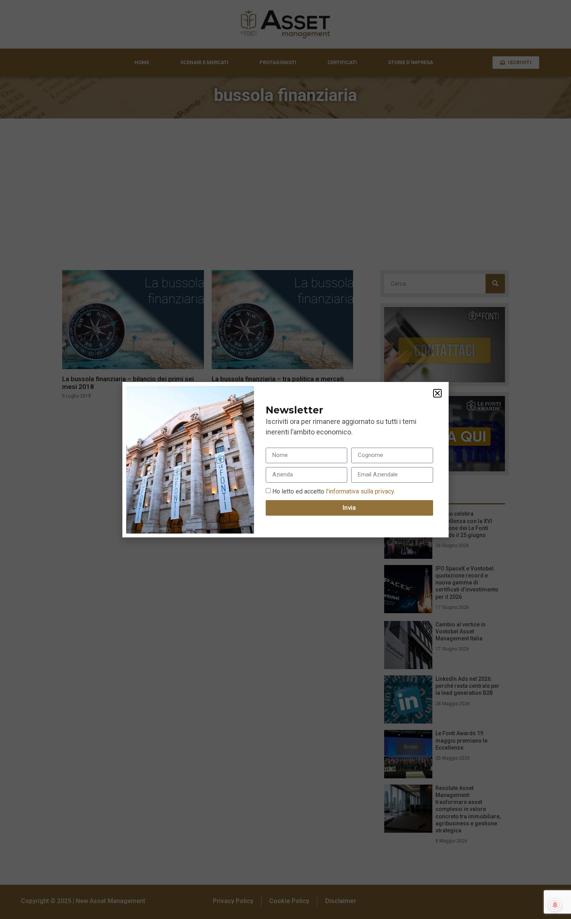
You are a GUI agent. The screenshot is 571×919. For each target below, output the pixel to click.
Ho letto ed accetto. (333, 491)
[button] (437, 393)
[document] (285, 459)
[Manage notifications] (555, 905)
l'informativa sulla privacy (359, 491)
